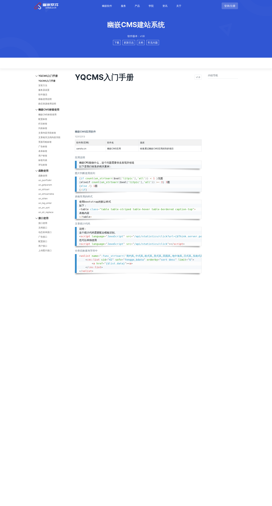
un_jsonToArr (44, 180)
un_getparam (45, 184)
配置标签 (42, 119)
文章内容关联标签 (47, 132)
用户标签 (42, 155)
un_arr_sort (44, 207)
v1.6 (198, 77)
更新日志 (129, 42)
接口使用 (43, 218)
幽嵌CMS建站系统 (136, 24)
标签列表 (42, 160)
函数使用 (43, 170)
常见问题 (153, 42)
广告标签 (42, 146)
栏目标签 (42, 123)
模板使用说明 (45, 99)
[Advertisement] (138, 104)
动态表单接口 (45, 232)
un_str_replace (45, 212)
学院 (151, 5)
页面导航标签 (45, 142)
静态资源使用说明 (47, 103)
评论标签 (42, 164)
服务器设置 (43, 90)
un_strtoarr (43, 189)
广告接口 (42, 236)
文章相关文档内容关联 (49, 137)
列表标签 (42, 128)
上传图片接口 (45, 250)
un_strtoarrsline (46, 194)
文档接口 (42, 227)
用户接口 (42, 245)
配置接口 (42, 241)
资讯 (164, 5)
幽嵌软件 (107, 5)
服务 (123, 5)
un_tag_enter (45, 203)
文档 (140, 42)
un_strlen (43, 198)
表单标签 (42, 151)
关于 (178, 5)
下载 (116, 42)
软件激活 (42, 94)
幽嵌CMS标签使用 (48, 109)
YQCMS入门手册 (48, 75)
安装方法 (42, 85)
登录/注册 (229, 5)
